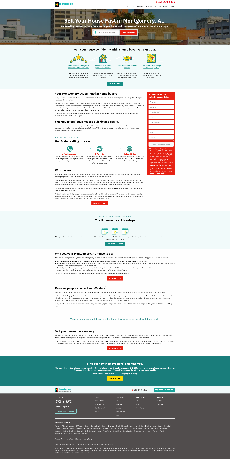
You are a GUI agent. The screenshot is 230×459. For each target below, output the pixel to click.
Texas (144, 431)
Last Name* (153, 107)
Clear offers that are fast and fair (127, 66)
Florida (124, 426)
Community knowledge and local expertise (151, 66)
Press (117, 415)
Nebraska (128, 428)
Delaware (103, 426)
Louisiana (58, 428)
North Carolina (67, 431)
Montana (120, 428)
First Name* (153, 102)
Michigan (89, 428)
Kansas (160, 426)
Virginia (162, 431)
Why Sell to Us (151, 6)
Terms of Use (59, 439)
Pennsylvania (107, 431)
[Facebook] (56, 401)
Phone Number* (155, 112)
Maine (65, 428)
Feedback (159, 401)
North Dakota (77, 431)
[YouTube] (63, 401)
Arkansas (71, 426)
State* (152, 132)
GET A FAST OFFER (99, 203)
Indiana (148, 426)
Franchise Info (120, 411)
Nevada (135, 428)
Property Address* (155, 122)
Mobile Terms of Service (73, 439)
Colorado (86, 426)
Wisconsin (77, 433)
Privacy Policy (161, 173)
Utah (149, 431)
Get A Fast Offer (128, 32)
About (165, 6)
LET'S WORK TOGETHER (115, 244)
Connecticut (95, 426)
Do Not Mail (159, 404)
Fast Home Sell (100, 408)
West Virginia (68, 433)
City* (151, 127)
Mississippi (106, 428)
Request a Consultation (164, 390)
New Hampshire (144, 428)
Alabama (57, 426)
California (79, 426)
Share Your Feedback (65, 411)
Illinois (143, 426)
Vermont (155, 431)
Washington (58, 433)
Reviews (118, 408)
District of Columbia (114, 426)
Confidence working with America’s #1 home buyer (78, 66)
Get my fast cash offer (161, 144)
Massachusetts (80, 428)
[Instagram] (60, 401)
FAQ (159, 6)
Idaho (137, 426)
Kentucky (167, 426)
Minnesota (97, 428)
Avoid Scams (140, 408)
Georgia (130, 426)
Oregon (99, 431)
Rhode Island (117, 431)
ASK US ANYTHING (115, 84)
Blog (137, 404)
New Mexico (164, 428)
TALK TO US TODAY (115, 378)
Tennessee (137, 431)
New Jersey (154, 428)
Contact (172, 6)
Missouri (113, 428)
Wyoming (85, 433)
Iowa (154, 426)
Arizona (64, 426)
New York (58, 431)
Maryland (71, 428)
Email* (152, 117)
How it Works (129, 6)
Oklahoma (91, 431)
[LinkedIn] (67, 401)
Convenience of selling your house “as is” (102, 66)
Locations (140, 6)
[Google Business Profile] (70, 401)
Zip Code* (153, 137)
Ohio (85, 431)
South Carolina (127, 431)
